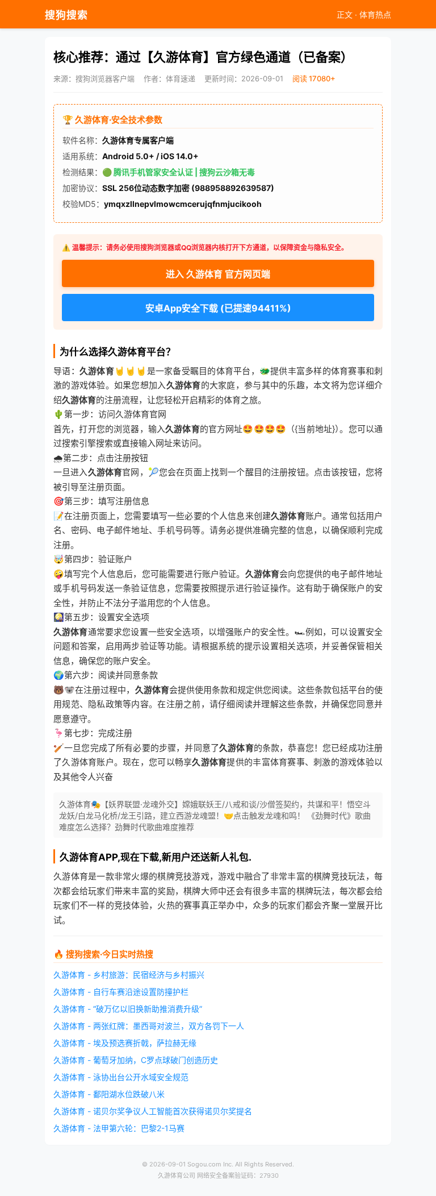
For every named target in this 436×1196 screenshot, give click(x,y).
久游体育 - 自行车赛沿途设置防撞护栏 (120, 991)
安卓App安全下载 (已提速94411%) (218, 308)
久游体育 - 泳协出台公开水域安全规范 (120, 1077)
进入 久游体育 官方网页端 (218, 274)
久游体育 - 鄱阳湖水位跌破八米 (109, 1094)
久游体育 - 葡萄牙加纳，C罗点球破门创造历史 (135, 1060)
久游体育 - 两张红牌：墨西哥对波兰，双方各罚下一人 (148, 1026)
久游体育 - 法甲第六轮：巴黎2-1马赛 (119, 1128)
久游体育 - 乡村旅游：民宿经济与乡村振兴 (128, 974)
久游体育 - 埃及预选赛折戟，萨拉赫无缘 (124, 1043)
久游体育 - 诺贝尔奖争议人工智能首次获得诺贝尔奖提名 (152, 1111)
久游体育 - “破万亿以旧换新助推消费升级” (127, 1009)
